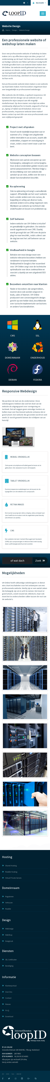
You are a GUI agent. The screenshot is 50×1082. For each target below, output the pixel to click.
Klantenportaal (11, 986)
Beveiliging (9, 966)
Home (8, 30)
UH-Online (8, 1047)
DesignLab (9, 941)
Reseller (8, 909)
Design (14, 30)
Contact (8, 998)
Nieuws (8, 1004)
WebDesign (9, 929)
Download (9, 1016)
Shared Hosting (11, 865)
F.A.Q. (7, 1010)
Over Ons (8, 992)
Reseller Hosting (11, 872)
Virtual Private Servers (13, 878)
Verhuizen (9, 902)
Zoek (38, 560)
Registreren (9, 896)
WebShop (8, 935)
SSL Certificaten (11, 959)
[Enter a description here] (25, 619)
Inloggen (40, 3)
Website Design (24, 30)
